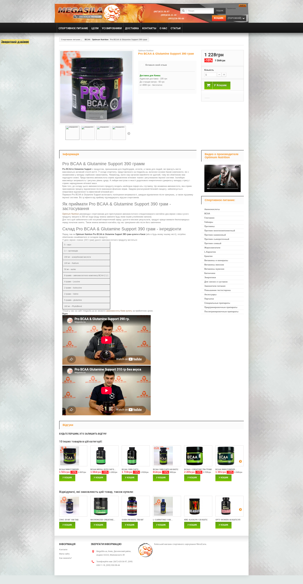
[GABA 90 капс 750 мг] (136, 506)
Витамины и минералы (216, 260)
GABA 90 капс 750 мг (133, 520)
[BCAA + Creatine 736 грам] (198, 455)
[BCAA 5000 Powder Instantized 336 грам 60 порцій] (229, 455)
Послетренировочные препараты (221, 311)
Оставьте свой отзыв (156, 65)
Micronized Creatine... (102, 520)
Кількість (209, 70)
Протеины (209, 226)
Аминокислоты (212, 209)
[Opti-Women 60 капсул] (229, 506)
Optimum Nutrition (70, 214)
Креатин (208, 256)
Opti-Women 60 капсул (227, 520)
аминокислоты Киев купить (119, 311)
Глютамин (209, 218)
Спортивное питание (70, 40)
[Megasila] (89, 12)
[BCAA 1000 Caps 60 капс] (167, 455)
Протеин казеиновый (215, 235)
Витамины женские (214, 265)
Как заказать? (65, 558)
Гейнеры (208, 222)
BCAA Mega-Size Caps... (103, 469)
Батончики (209, 273)
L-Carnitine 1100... (163, 520)
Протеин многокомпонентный (219, 230)
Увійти (242, 5)
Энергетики (210, 277)
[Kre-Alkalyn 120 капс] (198, 506)
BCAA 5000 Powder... (69, 469)
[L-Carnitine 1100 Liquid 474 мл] (167, 506)
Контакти (63, 549)
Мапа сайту (64, 554)
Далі (128, 133)
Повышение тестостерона (217, 290)
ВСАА (207, 213)
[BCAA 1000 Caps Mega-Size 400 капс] (136, 455)
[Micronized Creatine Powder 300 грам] (104, 506)
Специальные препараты (217, 303)
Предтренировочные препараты (220, 307)
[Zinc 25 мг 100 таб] (73, 506)
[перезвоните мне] (15, 41)
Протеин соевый (212, 243)
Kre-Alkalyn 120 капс (196, 520)
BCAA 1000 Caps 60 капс (165, 469)
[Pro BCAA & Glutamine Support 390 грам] (72, 133)
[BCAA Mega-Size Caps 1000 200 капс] (104, 455)
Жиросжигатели (212, 247)
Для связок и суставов (216, 282)
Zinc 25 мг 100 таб (68, 520)
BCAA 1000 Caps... (131, 469)
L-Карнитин (210, 252)
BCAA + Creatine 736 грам (198, 469)
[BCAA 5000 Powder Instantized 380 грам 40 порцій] (73, 455)
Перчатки (209, 299)
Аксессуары (210, 294)
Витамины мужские (214, 269)
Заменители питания (215, 286)
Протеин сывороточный (216, 239)
